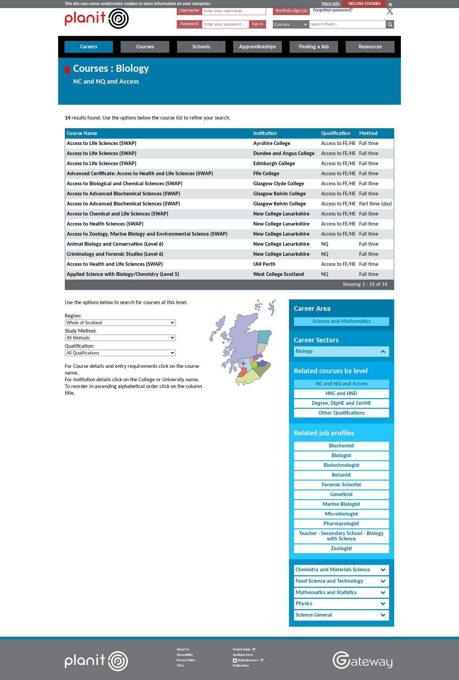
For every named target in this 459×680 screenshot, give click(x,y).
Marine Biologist (341, 504)
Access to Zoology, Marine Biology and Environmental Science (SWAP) (147, 234)
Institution (265, 133)
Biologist (341, 455)
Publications (241, 665)
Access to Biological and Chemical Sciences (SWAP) (124, 184)
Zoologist (341, 548)
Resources (370, 47)
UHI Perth (264, 264)
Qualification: (79, 346)
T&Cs (180, 665)
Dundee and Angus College (284, 153)
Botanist (341, 475)
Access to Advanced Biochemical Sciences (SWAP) (123, 194)
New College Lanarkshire (281, 214)
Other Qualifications (342, 413)
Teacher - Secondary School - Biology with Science (341, 536)
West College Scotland (278, 274)
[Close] (390, 4)
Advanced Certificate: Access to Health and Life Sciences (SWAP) (140, 174)
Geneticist (341, 494)
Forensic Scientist (341, 485)
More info (331, 4)
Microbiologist (341, 514)
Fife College (266, 174)
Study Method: (80, 331)
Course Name (82, 133)
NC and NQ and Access (341, 384)
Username (189, 10)
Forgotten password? (332, 10)
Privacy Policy (186, 660)
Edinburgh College (274, 163)
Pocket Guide (241, 649)
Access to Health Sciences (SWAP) (105, 224)
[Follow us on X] (389, 11)
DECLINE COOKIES (364, 4)
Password (189, 24)
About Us (183, 649)
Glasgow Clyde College (278, 184)
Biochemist (341, 446)
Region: (73, 316)
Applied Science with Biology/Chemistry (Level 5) (123, 274)
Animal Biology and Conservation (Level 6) (115, 244)
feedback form (243, 655)
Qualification (335, 133)
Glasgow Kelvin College (279, 194)
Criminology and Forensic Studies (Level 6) (115, 254)
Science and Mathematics (341, 321)
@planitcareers (247, 660)
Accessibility (185, 655)
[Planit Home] (97, 32)
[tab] (341, 351)
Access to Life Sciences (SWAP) (101, 143)
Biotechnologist (342, 465)
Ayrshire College (271, 143)
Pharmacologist (341, 524)
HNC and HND (341, 393)
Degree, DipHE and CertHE (341, 403)
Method (368, 133)
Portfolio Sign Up (291, 10)
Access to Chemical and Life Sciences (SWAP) (117, 214)
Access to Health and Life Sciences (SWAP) (115, 264)
